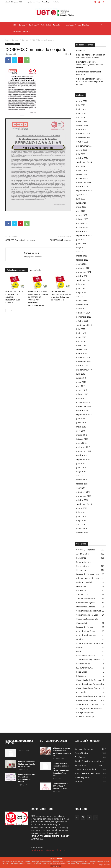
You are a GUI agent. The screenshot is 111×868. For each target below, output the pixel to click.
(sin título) (80, 51)
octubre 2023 (82, 186)
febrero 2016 (82, 532)
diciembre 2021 (83, 268)
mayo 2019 (81, 382)
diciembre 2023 (83, 178)
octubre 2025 (82, 141)
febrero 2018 (82, 439)
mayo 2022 (81, 247)
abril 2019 (80, 386)
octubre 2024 (82, 158)
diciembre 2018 (83, 402)
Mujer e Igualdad (83, 25)
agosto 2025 (81, 150)
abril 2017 (80, 475)
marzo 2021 (81, 300)
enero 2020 (81, 353)
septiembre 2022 (84, 235)
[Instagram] (95, 2)
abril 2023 (80, 211)
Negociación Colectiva (20, 31)
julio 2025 (80, 154)
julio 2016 (80, 512)
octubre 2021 (82, 276)
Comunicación (69, 25)
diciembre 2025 (83, 133)
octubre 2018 (82, 410)
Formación (56, 25)
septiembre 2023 (84, 190)
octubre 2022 (82, 231)
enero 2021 (81, 308)
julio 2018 (80, 418)
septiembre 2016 (84, 504)
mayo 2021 (81, 292)
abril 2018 (80, 431)
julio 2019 (80, 374)
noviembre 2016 (83, 496)
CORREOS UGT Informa (60, 240)
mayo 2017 (81, 471)
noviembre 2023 (83, 182)
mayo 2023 (81, 207)
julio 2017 (80, 463)
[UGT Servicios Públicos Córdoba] (55, 13)
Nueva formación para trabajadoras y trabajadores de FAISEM (89, 65)
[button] (102, 25)
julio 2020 (80, 329)
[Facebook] (90, 2)
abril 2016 (80, 524)
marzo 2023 (81, 215)
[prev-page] (7, 310)
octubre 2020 (82, 321)
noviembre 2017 (83, 451)
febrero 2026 (82, 125)
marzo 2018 (81, 435)
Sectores (22, 25)
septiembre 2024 (84, 162)
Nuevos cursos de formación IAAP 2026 (88, 73)
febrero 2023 (82, 219)
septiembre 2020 (84, 325)
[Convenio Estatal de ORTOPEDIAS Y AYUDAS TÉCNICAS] (45, 786)
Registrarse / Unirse (33, 2)
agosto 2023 (81, 194)
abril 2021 (80, 296)
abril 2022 (80, 251)
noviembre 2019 (83, 361)
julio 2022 (80, 239)
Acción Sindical (46, 25)
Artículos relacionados (17, 270)
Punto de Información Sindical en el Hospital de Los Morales (90, 56)
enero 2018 (81, 443)
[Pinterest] (20, 60)
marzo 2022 (81, 255)
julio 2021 (80, 284)
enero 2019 (81, 398)
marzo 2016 (81, 528)
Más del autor (36, 270)
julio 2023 (80, 198)
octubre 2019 (82, 365)
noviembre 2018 (83, 406)
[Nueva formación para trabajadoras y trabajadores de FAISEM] (10, 777)
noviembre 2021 (83, 272)
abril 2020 (80, 341)
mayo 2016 (81, 520)
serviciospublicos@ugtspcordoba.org (48, 850)
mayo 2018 (81, 426)
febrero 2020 (82, 349)
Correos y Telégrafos (20, 40)
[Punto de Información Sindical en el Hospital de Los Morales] (10, 764)
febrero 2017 (82, 483)
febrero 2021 (82, 304)
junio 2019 (81, 378)
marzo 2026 (81, 121)
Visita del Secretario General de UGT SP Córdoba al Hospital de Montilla (90, 82)
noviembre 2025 (83, 137)
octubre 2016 (82, 500)
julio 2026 (80, 105)
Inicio (15, 25)
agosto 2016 (81, 508)
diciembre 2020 (83, 312)
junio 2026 (81, 109)
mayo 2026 (81, 113)
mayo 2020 (81, 337)
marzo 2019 (81, 390)
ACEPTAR (55, 866)
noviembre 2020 (83, 317)
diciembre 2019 (83, 357)
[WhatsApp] (27, 60)
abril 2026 (80, 117)
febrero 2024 (82, 174)
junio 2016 (81, 516)
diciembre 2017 (83, 447)
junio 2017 (81, 467)
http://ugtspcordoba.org (33, 257)
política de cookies (59, 863)
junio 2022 (81, 243)
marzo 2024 (81, 170)
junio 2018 (81, 422)
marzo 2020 (81, 345)
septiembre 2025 (84, 146)
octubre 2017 (82, 455)
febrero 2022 (82, 260)
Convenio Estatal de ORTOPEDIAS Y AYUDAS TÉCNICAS (60, 786)
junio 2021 (81, 288)
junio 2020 (81, 333)
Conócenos (33, 25)
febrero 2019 (82, 394)
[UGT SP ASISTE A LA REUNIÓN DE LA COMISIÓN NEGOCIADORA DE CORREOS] (15, 282)
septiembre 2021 (84, 280)
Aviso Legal (46, 2)
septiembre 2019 (84, 369)
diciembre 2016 (83, 492)
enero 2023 (81, 223)
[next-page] (11, 310)
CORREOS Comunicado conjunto (20, 240)
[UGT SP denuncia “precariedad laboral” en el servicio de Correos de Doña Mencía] (61, 282)
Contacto (56, 2)
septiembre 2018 (84, 414)
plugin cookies (104, 865)
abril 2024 (80, 166)
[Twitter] (99, 2)
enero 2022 (81, 264)
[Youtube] (104, 2)
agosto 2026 (81, 101)
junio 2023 (81, 203)
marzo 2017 (81, 479)
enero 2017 (81, 488)
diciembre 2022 (83, 227)
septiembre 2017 (84, 459)
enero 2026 (81, 129)
